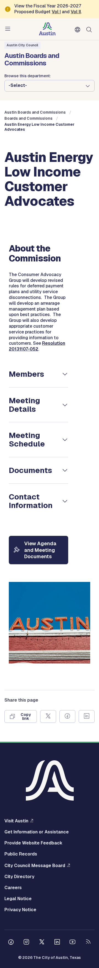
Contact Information (31, 501)
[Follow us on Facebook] (11, 942)
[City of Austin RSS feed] (88, 942)
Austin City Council (22, 45)
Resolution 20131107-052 (37, 346)
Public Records (20, 854)
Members (26, 374)
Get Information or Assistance (36, 832)
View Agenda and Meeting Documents (40, 550)
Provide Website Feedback (33, 843)
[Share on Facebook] (67, 716)
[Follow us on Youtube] (72, 942)
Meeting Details (24, 404)
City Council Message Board (34, 865)
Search (90, 29)
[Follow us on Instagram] (26, 942)
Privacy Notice (20, 910)
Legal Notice (18, 899)
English (78, 29)
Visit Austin (16, 820)
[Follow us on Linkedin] (57, 942)
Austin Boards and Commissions (35, 112)
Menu (8, 29)
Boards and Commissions (28, 118)
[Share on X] (48, 716)
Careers (13, 888)
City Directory (19, 877)
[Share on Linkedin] (87, 716)
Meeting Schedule (27, 439)
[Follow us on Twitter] (41, 942)
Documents (30, 470)
